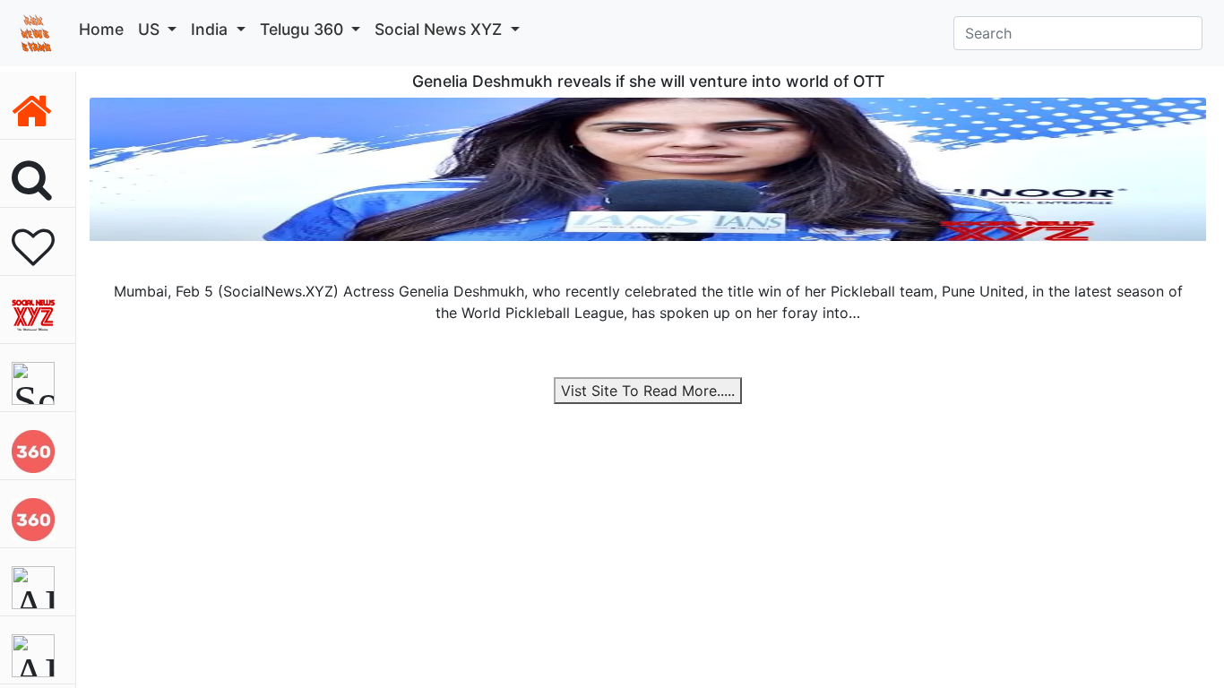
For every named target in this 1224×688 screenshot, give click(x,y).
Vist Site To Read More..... (648, 391)
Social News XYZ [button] (440, 29)
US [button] (151, 29)
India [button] (211, 29)
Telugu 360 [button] (304, 29)
